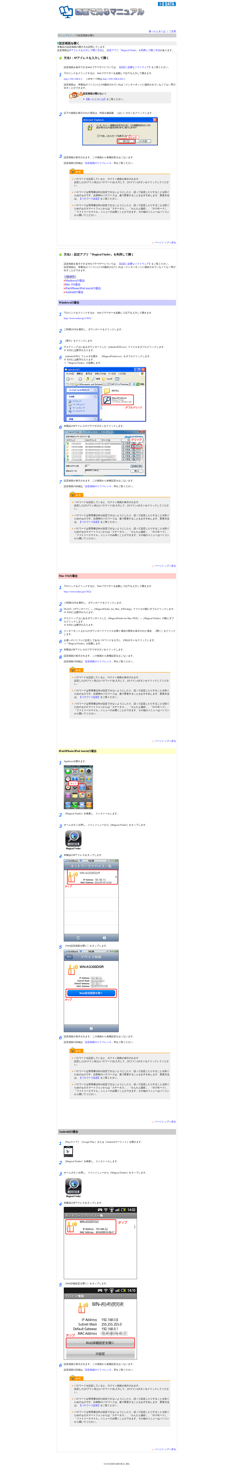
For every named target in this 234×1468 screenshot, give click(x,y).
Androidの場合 (74, 292)
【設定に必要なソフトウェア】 (134, 67)
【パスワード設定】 (89, 198)
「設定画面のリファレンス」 (98, 163)
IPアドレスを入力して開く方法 (85, 50)
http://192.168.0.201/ (113, 79)
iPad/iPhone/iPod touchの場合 (83, 288)
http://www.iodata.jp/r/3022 (77, 318)
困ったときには (157, 31)
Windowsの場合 (75, 280)
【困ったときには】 (95, 99)
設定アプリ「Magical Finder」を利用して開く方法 (133, 50)
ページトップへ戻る (165, 242)
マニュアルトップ (67, 35)
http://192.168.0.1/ (73, 79)
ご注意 (172, 31)
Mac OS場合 (73, 284)
